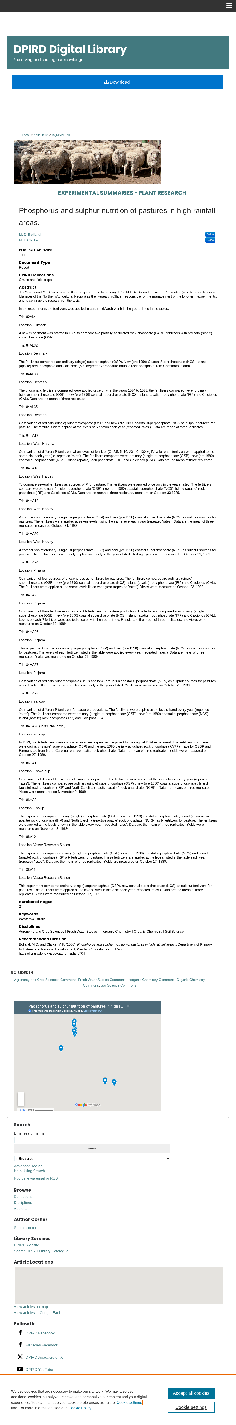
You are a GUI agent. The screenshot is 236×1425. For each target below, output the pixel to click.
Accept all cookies (191, 1393)
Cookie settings (129, 1402)
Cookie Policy (79, 1408)
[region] (118, 1399)
